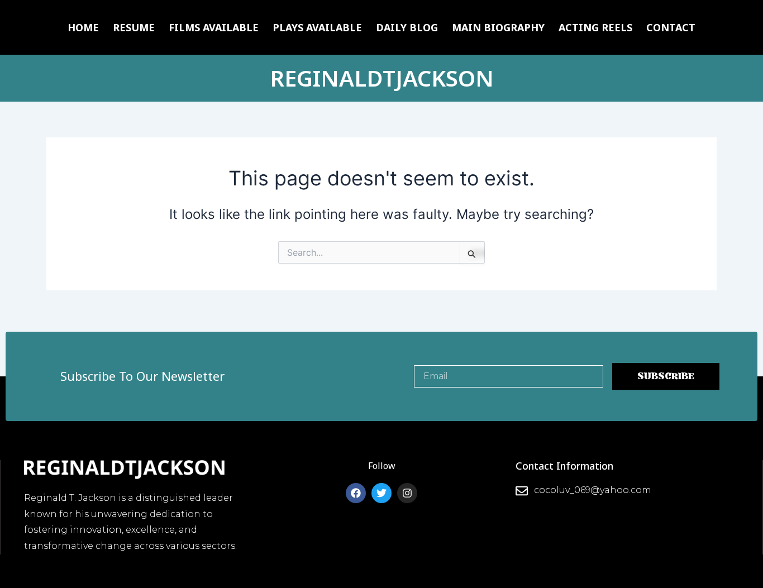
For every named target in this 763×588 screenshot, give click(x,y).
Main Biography (498, 27)
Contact (670, 27)
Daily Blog (407, 27)
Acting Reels (595, 27)
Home (83, 27)
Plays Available (317, 27)
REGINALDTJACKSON (382, 78)
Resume (134, 27)
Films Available (214, 27)
